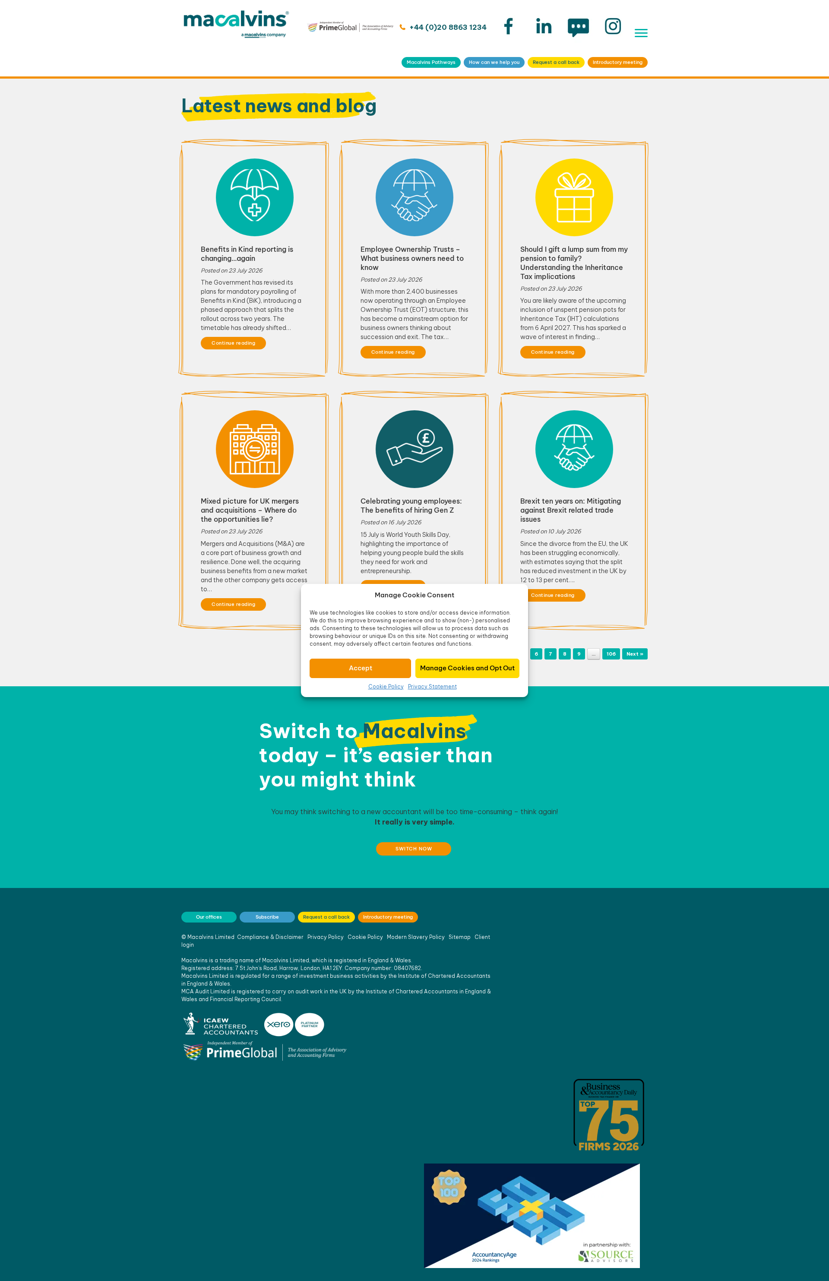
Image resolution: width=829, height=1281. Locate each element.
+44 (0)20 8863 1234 (447, 27)
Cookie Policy (386, 686)
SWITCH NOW (414, 849)
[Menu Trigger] (641, 33)
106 (611, 654)
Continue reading (233, 343)
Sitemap (460, 937)
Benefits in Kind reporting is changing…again (247, 254)
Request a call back (556, 62)
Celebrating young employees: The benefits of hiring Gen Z (411, 505)
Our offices (209, 917)
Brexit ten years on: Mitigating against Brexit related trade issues (570, 510)
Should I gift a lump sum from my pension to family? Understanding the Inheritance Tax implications (574, 263)
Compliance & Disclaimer (270, 937)
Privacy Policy (325, 937)
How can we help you (494, 62)
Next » (634, 654)
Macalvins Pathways (431, 62)
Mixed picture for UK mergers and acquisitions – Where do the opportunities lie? (250, 510)
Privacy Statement (432, 686)
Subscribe (267, 917)
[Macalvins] (236, 38)
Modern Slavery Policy (416, 937)
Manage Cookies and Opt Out (467, 668)
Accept (360, 668)
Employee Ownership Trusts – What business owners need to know (412, 258)
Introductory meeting (617, 62)
